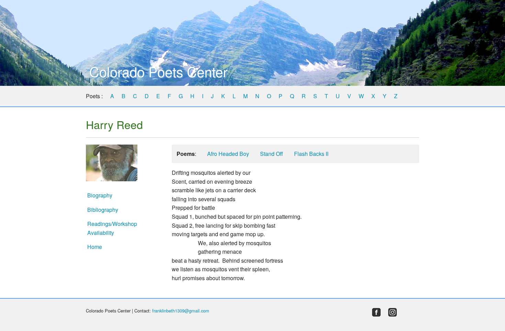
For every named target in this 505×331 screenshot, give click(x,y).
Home (94, 247)
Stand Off (271, 154)
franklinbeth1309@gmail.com (180, 310)
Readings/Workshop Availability (112, 228)
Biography (99, 195)
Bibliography (102, 210)
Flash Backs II (311, 154)
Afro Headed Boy (228, 154)
